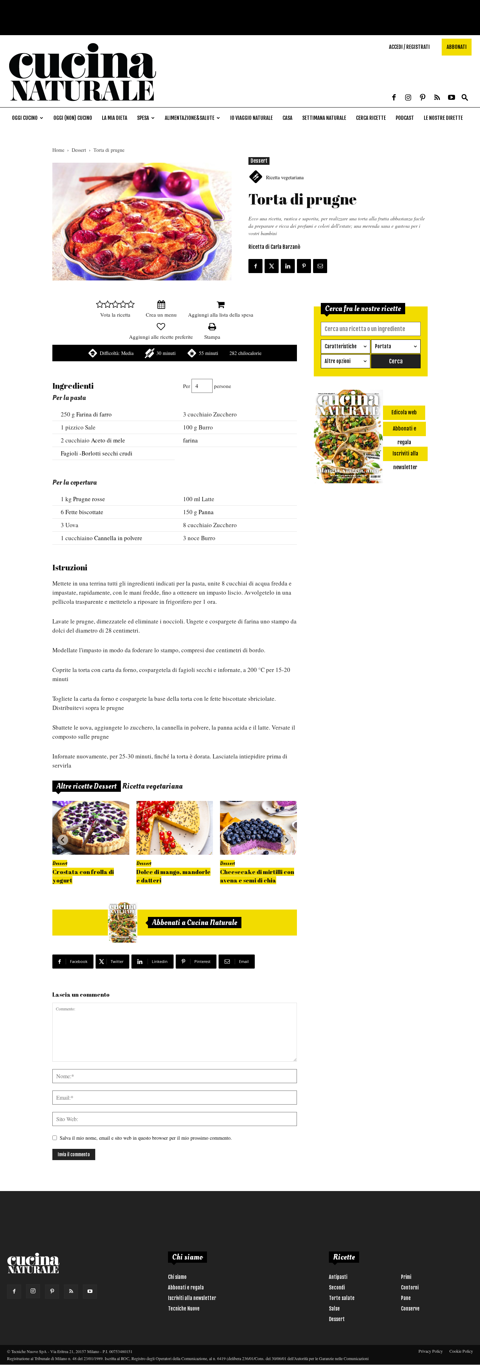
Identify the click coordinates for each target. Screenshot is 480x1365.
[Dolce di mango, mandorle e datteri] (174, 828)
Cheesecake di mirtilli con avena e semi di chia (257, 876)
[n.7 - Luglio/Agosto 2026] (122, 923)
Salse (334, 1309)
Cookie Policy (461, 1351)
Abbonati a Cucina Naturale (194, 922)
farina (190, 440)
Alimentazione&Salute (189, 118)
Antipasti (338, 1277)
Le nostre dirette (443, 118)
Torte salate (342, 1298)
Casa (287, 118)
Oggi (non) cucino (72, 118)
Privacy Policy (431, 1351)
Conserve (410, 1309)
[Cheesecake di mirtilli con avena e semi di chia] (258, 828)
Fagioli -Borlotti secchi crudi (96, 453)
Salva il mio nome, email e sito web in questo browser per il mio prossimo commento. (146, 1137)
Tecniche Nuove (184, 1309)
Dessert (79, 150)
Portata (383, 346)
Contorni (410, 1287)
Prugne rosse (89, 499)
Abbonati (457, 47)
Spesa (143, 118)
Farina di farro (94, 414)
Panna (206, 512)
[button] (465, 98)
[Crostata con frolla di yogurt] (90, 828)
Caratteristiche (341, 346)
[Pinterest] (422, 98)
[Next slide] (286, 840)
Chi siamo (177, 1277)
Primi (406, 1277)
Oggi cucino (25, 118)
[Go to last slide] (63, 840)
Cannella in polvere (118, 538)
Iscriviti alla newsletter (192, 1298)
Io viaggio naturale (251, 118)
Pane (406, 1298)
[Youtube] (451, 98)
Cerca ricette (371, 118)
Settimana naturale (324, 118)
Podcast (405, 118)
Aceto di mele (108, 440)
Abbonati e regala (186, 1287)
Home (58, 150)
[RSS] (437, 98)
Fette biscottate (84, 512)
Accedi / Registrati (409, 47)
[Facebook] (394, 98)
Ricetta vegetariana (285, 177)
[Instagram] (408, 98)
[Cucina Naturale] (82, 103)
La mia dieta (114, 118)
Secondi (337, 1287)
